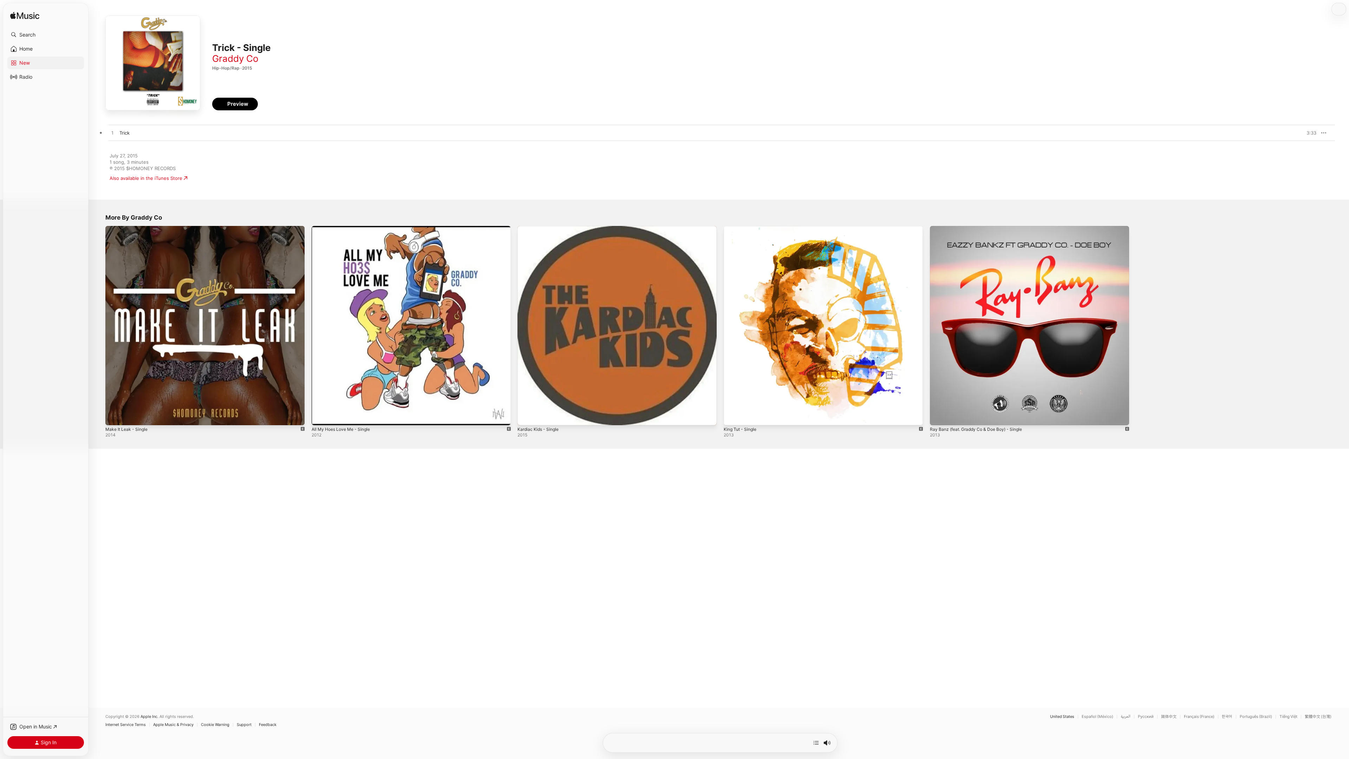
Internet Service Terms (125, 725)
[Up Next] (816, 743)
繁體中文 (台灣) (1318, 717)
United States (1062, 717)
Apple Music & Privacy (173, 725)
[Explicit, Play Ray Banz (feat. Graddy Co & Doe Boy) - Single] (938, 416)
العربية (1125, 717)
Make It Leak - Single (128, 229)
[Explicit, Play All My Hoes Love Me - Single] (320, 416)
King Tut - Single (742, 229)
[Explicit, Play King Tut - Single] (732, 416)
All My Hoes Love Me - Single (344, 229)
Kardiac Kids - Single (539, 229)
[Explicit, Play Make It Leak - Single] (114, 416)
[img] (24, 16)
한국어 (1227, 717)
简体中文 (1169, 717)
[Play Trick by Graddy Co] (112, 133)
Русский (1146, 717)
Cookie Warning (215, 725)
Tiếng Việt (1288, 717)
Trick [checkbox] (124, 133)
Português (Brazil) (1256, 717)
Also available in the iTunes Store (146, 178)
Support (244, 725)
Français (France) (1199, 717)
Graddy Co (235, 58)
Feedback (267, 725)
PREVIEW (1308, 133)
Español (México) (1097, 717)
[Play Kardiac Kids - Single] (526, 416)
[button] (46, 35)
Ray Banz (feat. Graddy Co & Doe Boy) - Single (980, 229)
